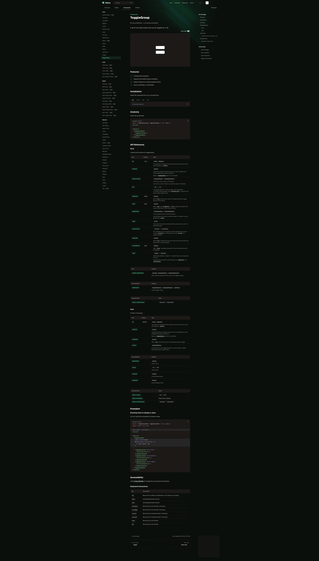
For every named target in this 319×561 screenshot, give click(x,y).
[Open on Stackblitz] (184, 63)
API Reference (204, 25)
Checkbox (105, 18)
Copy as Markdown (137, 23)
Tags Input (105, 52)
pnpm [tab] (138, 100)
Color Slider (107, 71)
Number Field (105, 29)
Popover (104, 160)
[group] (160, 47)
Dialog (104, 140)
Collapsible (105, 134)
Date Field (107, 87)
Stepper (104, 174)
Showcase (185, 3)
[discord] (212, 2)
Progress (104, 163)
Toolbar (104, 183)
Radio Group (105, 38)
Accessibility (203, 38)
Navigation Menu (106, 154)
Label (103, 32)
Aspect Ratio (105, 128)
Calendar (106, 84)
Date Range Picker (109, 95)
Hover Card (105, 148)
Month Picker (107, 107)
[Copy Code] (187, 104)
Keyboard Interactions (207, 41)
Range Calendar (108, 98)
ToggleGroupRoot (139, 131)
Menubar (104, 151)
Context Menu (106, 137)
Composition (161, 175)
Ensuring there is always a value (209, 36)
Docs (171, 3)
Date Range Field (108, 92)
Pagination (105, 157)
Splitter (104, 171)
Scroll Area (105, 165)
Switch (104, 49)
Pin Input (104, 35)
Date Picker (107, 89)
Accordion (105, 122)
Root (202, 28)
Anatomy (202, 22)
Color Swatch (107, 74)
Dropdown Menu (106, 145)
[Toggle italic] (157, 47)
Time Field (107, 101)
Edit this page (135, 536)
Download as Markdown (151, 23)
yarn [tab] (143, 100)
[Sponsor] (207, 2)
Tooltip (104, 185)
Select (104, 43)
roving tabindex (139, 481)
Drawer (106, 143)
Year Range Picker (109, 115)
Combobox (105, 20)
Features (202, 17)
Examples (177, 3)
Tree (105, 188)
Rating (106, 40)
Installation (203, 20)
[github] (215, 2)
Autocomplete (108, 15)
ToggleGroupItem (141, 133)
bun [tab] (148, 100)
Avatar (104, 131)
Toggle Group (106, 58)
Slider (103, 46)
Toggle (104, 55)
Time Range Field (108, 104)
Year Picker (107, 112)
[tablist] (140, 100)
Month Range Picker (109, 109)
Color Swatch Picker (109, 76)
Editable (104, 23)
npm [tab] (133, 100)
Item (202, 30)
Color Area (107, 65)
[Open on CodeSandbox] (187, 63)
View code (184, 31)
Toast (103, 180)
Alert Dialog (105, 125)
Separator (105, 168)
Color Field (107, 68)
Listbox (104, 26)
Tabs (103, 177)
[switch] (201, 3)
